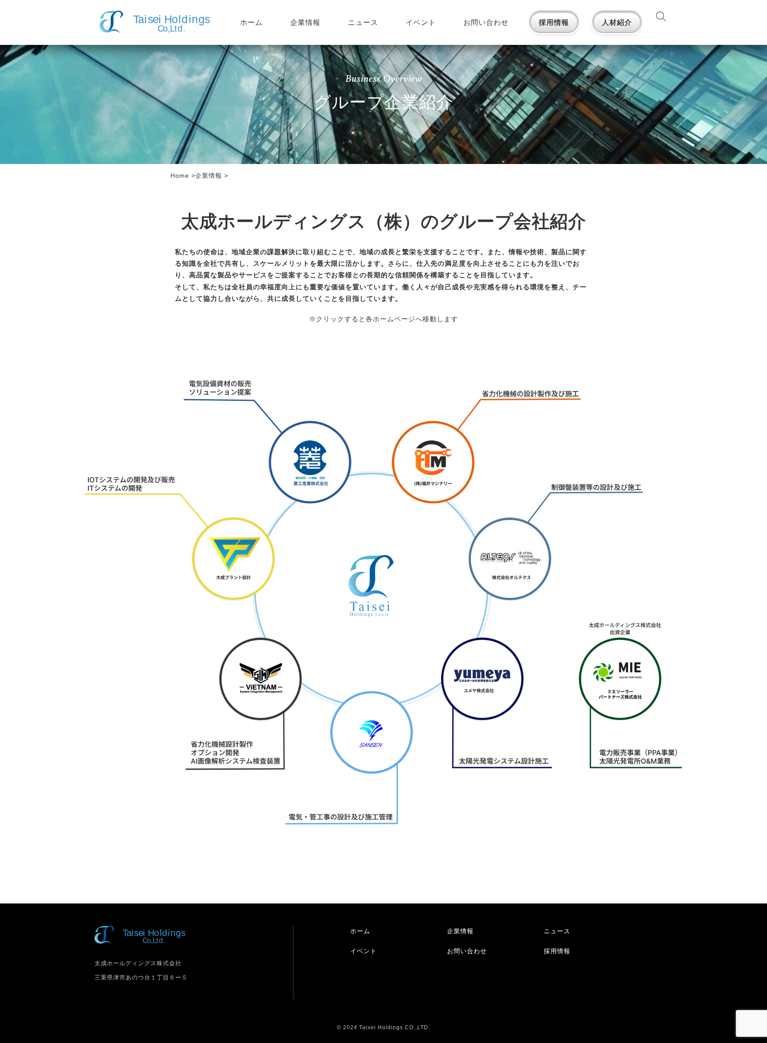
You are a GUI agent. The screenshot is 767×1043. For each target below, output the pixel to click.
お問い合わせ (486, 22)
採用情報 (554, 22)
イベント (421, 22)
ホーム (251, 22)
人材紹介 (617, 22)
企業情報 (305, 22)
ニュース (363, 22)
